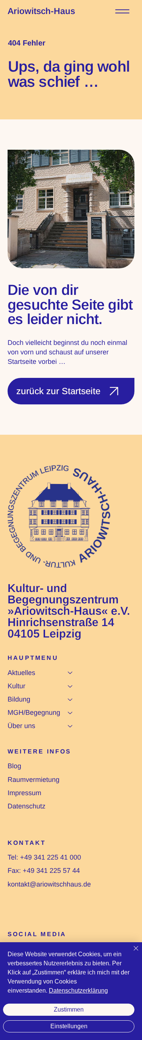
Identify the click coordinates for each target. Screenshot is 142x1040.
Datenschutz (26, 806)
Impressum (24, 793)
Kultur (16, 686)
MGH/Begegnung (34, 712)
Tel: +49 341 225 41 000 (44, 857)
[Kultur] (70, 686)
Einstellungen (68, 1026)
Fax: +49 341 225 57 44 (44, 870)
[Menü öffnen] (122, 11)
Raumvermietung (33, 779)
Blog (14, 766)
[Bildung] (70, 699)
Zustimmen (69, 1009)
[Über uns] (70, 726)
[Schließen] (131, 953)
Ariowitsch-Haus (41, 11)
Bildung (19, 699)
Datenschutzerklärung (78, 990)
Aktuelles (21, 673)
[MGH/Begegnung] (70, 712)
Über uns (21, 726)
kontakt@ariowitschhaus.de (49, 884)
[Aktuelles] (70, 673)
